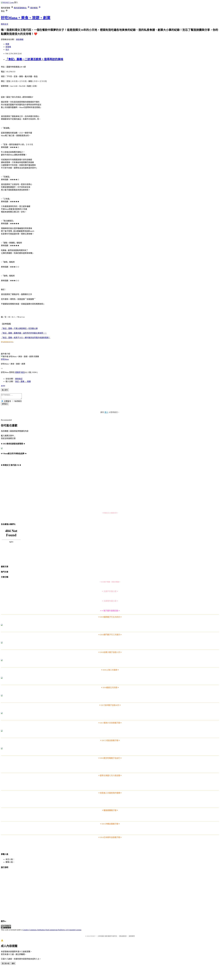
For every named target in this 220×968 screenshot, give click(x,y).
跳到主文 (4, 24)
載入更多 (5, 390)
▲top (3, 385)
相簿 (7, 44)
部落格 (8, 47)
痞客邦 (18, 372)
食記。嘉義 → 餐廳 (23, 381)
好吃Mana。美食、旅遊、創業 (25, 18)
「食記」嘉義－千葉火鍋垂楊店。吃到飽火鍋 (19, 328)
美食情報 (19, 39)
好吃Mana (5, 359)
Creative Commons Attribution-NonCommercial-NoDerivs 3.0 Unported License (52, 930)
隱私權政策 (123, 936)
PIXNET (92, 936)
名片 (7, 50)
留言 (23, 372)
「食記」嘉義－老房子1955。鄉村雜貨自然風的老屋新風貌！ (25, 338)
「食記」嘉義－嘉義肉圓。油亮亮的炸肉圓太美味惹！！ (24, 333)
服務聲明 (132, 936)
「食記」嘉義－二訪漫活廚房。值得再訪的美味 (34, 59)
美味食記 (18, 379)
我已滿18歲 (5, 963)
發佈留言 (5, 404)
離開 (13, 963)
